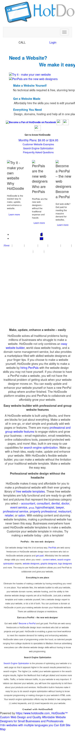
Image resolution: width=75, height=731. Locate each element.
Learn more (14, 214)
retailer (9, 515)
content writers (49, 559)
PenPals (52, 547)
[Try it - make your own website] (30, 74)
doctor (65, 503)
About (6, 245)
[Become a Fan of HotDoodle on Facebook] (31, 122)
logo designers (65, 563)
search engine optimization (41, 447)
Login (52, 42)
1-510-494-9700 (36, 42)
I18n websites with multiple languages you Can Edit (32, 725)
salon (21, 515)
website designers (31, 563)
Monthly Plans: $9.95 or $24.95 (38, 140)
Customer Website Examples (38, 144)
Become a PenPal (27, 623)
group (31, 507)
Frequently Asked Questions (38, 152)
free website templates (30, 491)
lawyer (60, 507)
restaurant (64, 511)
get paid (40, 555)
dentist (55, 503)
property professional (43, 511)
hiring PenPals (29, 368)
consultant (43, 503)
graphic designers (49, 563)
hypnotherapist (44, 507)
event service (18, 507)
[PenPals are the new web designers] (33, 78)
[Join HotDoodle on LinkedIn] (66, 122)
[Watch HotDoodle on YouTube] (37, 128)
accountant (28, 503)
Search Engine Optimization (38, 148)
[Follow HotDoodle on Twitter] (59, 122)
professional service (15, 511)
